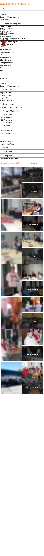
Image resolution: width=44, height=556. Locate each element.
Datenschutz (13, 159)
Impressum (4, 159)
